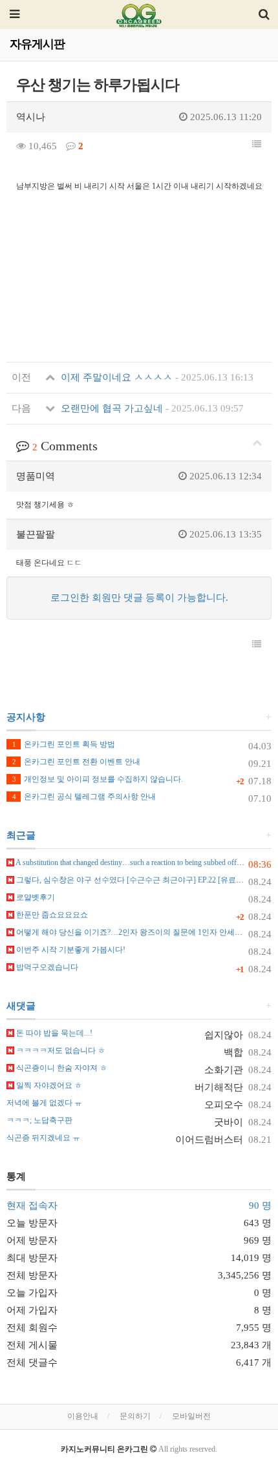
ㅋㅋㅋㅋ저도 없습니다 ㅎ (59, 1050)
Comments (65, 446)
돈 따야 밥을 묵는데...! (53, 1033)
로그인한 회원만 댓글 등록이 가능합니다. (139, 597)
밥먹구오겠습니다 (46, 967)
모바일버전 (191, 1416)
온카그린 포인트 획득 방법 (63, 744)
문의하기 (135, 1416)
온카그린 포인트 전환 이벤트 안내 (76, 761)
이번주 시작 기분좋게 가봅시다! (69, 949)
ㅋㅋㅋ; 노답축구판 (39, 1120)
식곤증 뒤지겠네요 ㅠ (43, 1137)
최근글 (21, 835)
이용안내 (82, 1416)
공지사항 (25, 717)
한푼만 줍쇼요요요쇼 (51, 914)
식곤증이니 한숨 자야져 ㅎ (60, 1067)
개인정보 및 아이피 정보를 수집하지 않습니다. (97, 779)
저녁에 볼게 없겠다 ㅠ (44, 1102)
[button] (257, 144)
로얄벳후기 (34, 897)
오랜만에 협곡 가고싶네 (151, 408)
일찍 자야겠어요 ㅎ (48, 1085)
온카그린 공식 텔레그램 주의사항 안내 (84, 796)
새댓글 (21, 1006)
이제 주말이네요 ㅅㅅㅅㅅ (155, 377)
